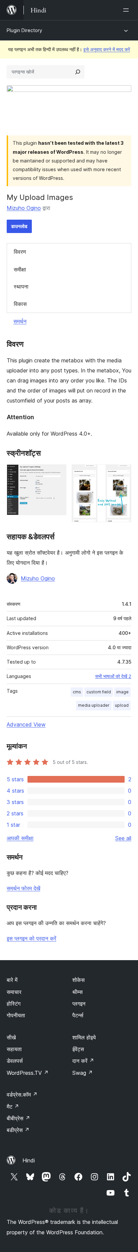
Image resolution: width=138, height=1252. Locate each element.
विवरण (20, 251)
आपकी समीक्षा (20, 838)
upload (122, 705)
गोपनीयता (16, 1015)
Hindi (28, 1160)
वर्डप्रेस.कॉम (22, 1094)
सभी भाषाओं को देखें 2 (113, 676)
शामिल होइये (84, 1037)
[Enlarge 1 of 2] (57, 473)
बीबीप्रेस (18, 1118)
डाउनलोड (19, 226)
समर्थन (19, 321)
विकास (20, 304)
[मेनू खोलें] (127, 10)
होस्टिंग (13, 1003)
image (122, 691)
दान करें (83, 1060)
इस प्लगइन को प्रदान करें (31, 938)
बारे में (12, 980)
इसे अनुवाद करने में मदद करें (106, 49)
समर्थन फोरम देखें (23, 888)
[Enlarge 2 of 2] (122, 473)
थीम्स (77, 992)
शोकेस (78, 980)
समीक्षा (20, 269)
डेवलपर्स (15, 1060)
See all (123, 838)
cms (77, 691)
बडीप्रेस (18, 1130)
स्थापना (21, 286)
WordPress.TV (28, 1072)
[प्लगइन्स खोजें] (77, 72)
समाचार (14, 992)
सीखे (11, 1037)
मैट (13, 1106)
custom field (98, 691)
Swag (82, 1072)
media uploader (94, 705)
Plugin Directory (24, 30)
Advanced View (26, 724)
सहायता (14, 1049)
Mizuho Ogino (24, 208)
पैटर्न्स (77, 1015)
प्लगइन (78, 1003)
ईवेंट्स (78, 1049)
